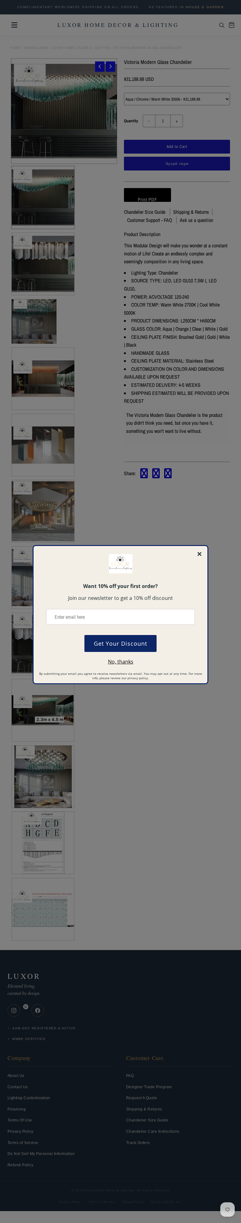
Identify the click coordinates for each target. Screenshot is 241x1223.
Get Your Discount (120, 643)
